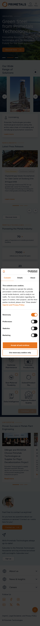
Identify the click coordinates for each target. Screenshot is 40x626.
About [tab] (32, 278)
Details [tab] (20, 278)
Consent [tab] (7, 278)
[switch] (34, 321)
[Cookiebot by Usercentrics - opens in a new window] (28, 271)
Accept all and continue (20, 345)
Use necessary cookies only (20, 352)
